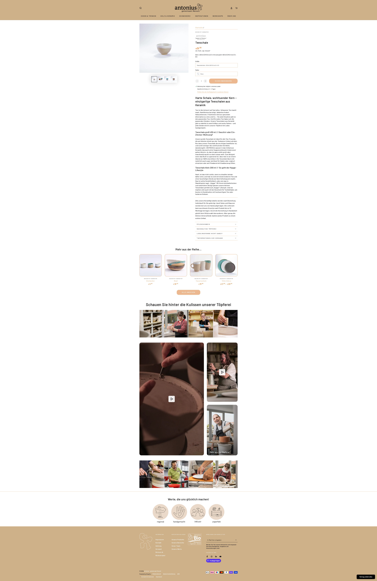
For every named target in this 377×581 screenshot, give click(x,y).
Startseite (199, 27)
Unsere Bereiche (178, 543)
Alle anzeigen (188, 292)
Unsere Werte (177, 549)
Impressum (160, 539)
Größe (197, 61)
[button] (140, 8)
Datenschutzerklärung (169, 574)
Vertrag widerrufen (365, 577)
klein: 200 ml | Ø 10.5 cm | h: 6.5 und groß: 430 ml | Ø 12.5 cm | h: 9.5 (215, 56)
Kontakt (158, 543)
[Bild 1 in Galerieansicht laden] (154, 79)
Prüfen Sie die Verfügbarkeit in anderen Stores (212, 92)
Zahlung (159, 546)
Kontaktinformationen (147, 576)
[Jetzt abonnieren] (236, 540)
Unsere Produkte (178, 539)
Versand (159, 549)
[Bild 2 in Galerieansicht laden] (161, 79)
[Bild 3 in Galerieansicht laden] (167, 79)
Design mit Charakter (202, 32)
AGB (178, 574)
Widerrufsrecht (157, 574)
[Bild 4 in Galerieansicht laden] (174, 79)
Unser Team (176, 546)
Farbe (197, 70)
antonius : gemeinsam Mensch (152, 571)
